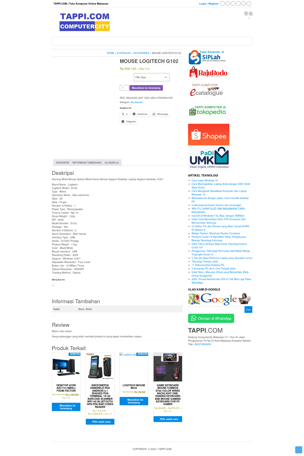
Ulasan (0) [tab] (112, 162)
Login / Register (208, 3)
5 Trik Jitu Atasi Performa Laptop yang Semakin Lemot (222, 258)
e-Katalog (124, 53)
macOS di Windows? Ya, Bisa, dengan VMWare (218, 215)
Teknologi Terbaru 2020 (205, 261)
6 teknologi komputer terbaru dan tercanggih (216, 205)
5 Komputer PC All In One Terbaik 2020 (214, 268)
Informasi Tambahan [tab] (86, 162)
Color (124, 75)
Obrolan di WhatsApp (214, 318)
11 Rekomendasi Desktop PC (208, 265)
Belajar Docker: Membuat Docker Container (216, 233)
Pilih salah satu (101, 421)
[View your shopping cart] (243, 16)
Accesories (141, 53)
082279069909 (202, 344)
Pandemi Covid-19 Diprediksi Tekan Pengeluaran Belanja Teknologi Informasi (219, 238)
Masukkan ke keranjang (146, 88)
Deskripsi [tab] (62, 162)
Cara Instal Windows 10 (205, 180)
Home (110, 53)
